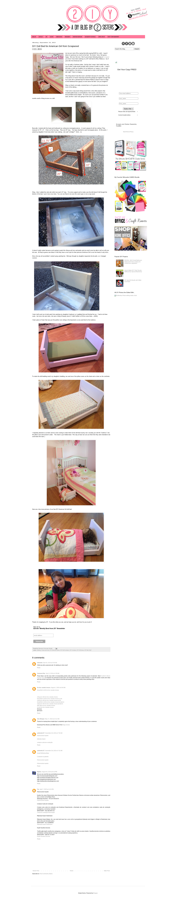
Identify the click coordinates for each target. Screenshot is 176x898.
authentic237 (41, 733)
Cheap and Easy (45, 650)
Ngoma (39, 771)
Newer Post (36, 870)
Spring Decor (101, 37)
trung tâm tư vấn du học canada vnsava (48, 690)
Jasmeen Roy (41, 673)
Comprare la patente (42, 756)
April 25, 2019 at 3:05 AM (50, 662)
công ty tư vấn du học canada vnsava (47, 697)
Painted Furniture (77, 37)
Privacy (131, 131)
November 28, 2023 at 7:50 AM (53, 733)
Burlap (34, 37)
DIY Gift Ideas (80, 650)
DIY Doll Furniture (64, 650)
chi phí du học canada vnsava (45, 707)
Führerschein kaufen (42, 735)
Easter (51, 37)
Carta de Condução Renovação (46, 812)
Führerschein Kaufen (43, 800)
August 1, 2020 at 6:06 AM (58, 687)
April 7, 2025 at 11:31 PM (47, 789)
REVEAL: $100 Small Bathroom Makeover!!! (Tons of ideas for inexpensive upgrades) (133, 262)
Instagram (106, 57)
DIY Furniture (73, 650)
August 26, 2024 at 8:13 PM (49, 771)
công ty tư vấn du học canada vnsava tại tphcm (50, 704)
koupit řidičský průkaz (43, 753)
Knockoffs (67, 37)
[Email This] (33, 49)
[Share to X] (37, 49)
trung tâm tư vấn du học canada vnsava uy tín (49, 698)
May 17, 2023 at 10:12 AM (52, 719)
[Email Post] (56, 648)
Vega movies (66, 725)
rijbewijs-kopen (41, 739)
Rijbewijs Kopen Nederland (44, 824)
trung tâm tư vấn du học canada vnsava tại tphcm (50, 702)
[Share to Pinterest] (41, 49)
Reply (38, 667)
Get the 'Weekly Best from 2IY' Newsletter (49, 628)
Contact (41, 37)
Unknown (39, 662)
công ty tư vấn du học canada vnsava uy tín (49, 700)
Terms (127, 131)
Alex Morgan (40, 719)
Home (71, 870)
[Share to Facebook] (39, 49)
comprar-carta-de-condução (45, 742)
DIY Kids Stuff (87, 650)
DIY (46, 37)
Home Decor (59, 37)
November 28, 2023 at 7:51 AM (53, 750)
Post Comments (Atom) (46, 873)
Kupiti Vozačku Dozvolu (43, 836)
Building (39, 650)
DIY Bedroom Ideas (55, 650)
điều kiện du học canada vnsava (46, 705)
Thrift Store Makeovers (113, 37)
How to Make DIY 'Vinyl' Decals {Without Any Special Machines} (133, 271)
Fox (38, 789)
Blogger (95, 893)
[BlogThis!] (35, 49)
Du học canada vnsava (43, 687)
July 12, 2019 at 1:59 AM (52, 673)
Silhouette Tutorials (90, 37)
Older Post (107, 870)
